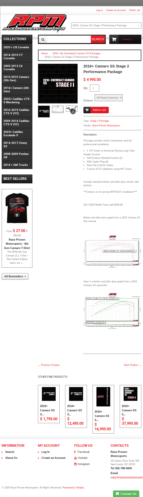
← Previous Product (49, 365)
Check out (134, 10)
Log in (99, 10)
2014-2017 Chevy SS (15, 144)
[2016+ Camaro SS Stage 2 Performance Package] (57, 83)
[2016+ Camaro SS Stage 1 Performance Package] (49, 394)
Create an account (116, 10)
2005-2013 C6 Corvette (13, 67)
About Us (11, 457)
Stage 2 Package (99, 120)
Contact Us (127, 493)
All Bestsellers (13, 276)
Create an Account (54, 457)
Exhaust (88, 100)
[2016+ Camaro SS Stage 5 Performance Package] (130, 394)
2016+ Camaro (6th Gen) (16, 89)
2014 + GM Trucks (16, 165)
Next (73, 111)
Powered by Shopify (73, 487)
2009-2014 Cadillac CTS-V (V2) (16, 122)
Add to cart (99, 109)
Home (44, 53)
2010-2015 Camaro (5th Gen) (16, 78)
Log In (46, 451)
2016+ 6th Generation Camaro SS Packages (77, 53)
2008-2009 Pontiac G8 (16, 155)
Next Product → (132, 365)
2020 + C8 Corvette (16, 47)
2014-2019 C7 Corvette (13, 56)
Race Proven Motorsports (106, 125)
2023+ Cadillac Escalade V (13, 133)
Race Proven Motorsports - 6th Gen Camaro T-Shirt (17, 244)
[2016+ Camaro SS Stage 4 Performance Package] (103, 396)
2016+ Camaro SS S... (47, 410)
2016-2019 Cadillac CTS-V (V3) (16, 111)
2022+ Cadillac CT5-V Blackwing (17, 100)
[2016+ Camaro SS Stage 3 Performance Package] (76, 394)
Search (9, 451)
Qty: (85, 88)
